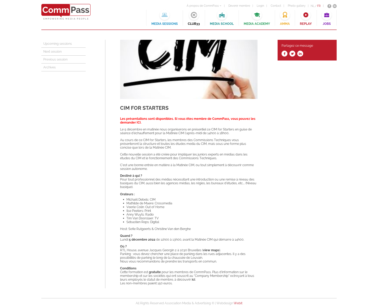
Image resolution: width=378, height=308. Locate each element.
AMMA (285, 24)
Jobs (327, 24)
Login (260, 5)
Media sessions (164, 24)
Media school (222, 24)
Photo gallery (297, 5)
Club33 (194, 24)
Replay (306, 24)
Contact (276, 5)
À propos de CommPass (203, 5)
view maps (211, 250)
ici (193, 279)
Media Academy (257, 24)
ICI (139, 122)
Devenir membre (239, 5)
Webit (238, 303)
